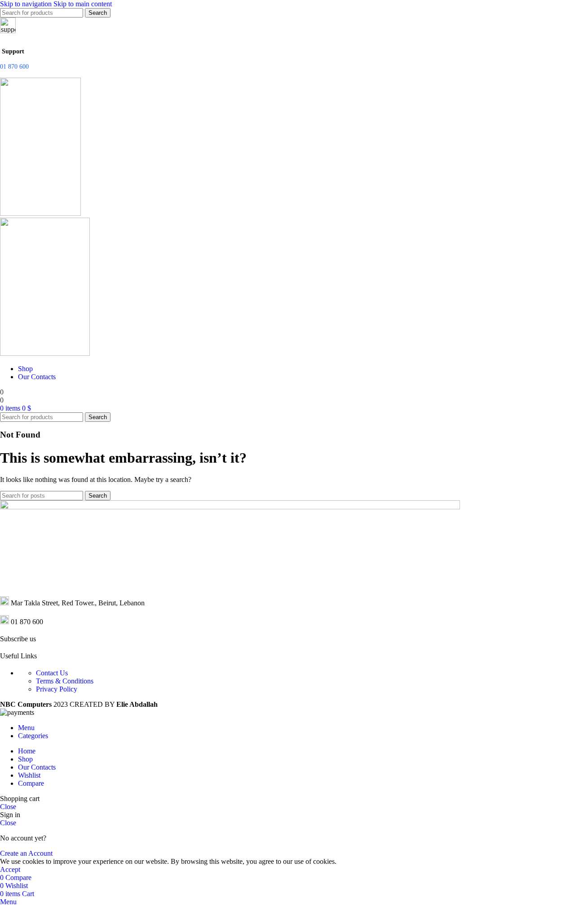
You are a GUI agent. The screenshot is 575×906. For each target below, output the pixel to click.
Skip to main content (82, 4)
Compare (31, 783)
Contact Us (52, 673)
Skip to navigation (26, 4)
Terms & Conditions (64, 681)
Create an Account (26, 853)
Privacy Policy (56, 689)
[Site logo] (40, 213)
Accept (10, 869)
